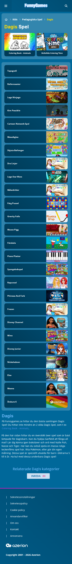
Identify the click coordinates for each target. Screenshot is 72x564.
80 (44, 476)
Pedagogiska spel (32, 19)
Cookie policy (17, 510)
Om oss (14, 523)
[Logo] (36, 6)
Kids (15, 19)
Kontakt (14, 529)
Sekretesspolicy (18, 503)
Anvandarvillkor (19, 516)
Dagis (50, 19)
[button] (66, 6)
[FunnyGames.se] (6, 19)
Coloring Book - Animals (15, 428)
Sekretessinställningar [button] (22, 497)
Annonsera (16, 535)
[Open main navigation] (6, 6)
